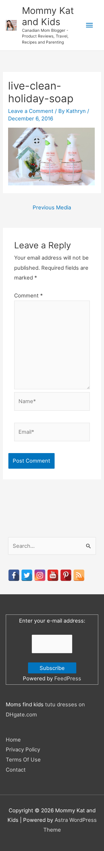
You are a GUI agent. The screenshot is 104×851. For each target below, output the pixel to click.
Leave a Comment (30, 111)
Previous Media (52, 207)
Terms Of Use (23, 759)
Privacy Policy (23, 749)
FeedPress (67, 678)
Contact (16, 769)
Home (13, 739)
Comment (28, 295)
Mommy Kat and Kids (48, 16)
